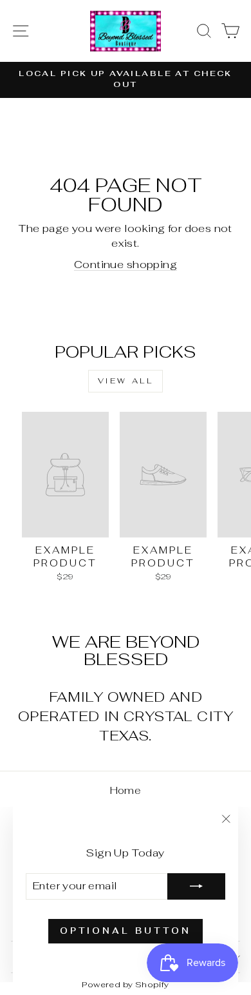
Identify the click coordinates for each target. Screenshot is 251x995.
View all (126, 381)
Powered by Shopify (125, 984)
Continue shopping (125, 264)
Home (126, 790)
